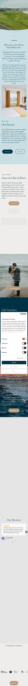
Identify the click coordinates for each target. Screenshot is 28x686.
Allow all (14, 362)
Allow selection (14, 366)
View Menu (14, 211)
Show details (20, 358)
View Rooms (8, 151)
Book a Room (14, 683)
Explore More (14, 410)
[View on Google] (3, 538)
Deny (14, 371)
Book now (19, 151)
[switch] (24, 343)
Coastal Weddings (14, 288)
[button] (2, 532)
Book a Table (14, 203)
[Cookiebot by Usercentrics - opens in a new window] (20, 314)
